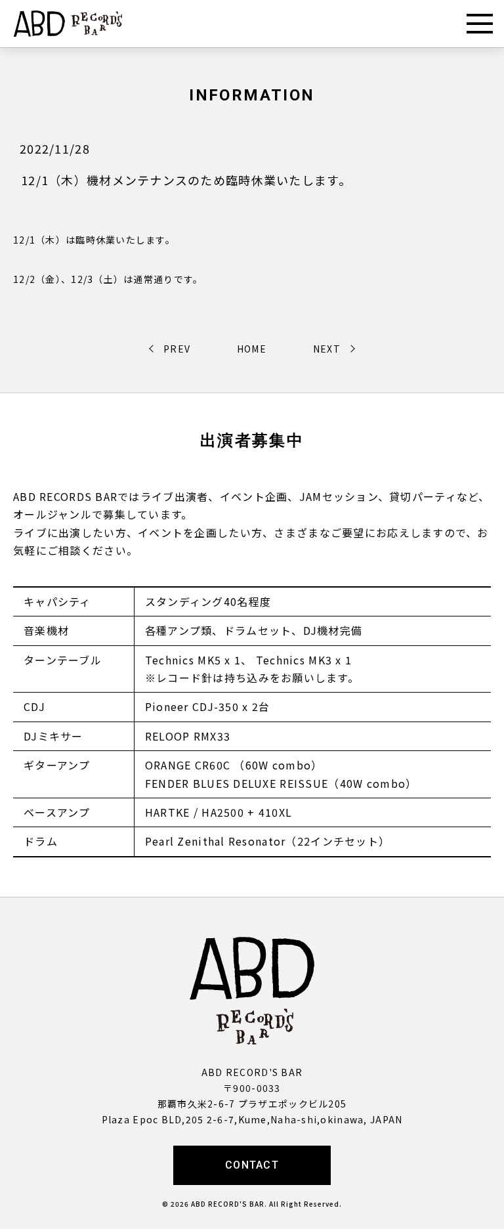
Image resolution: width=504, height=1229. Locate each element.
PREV (176, 348)
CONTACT (252, 1165)
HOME (251, 348)
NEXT (327, 348)
